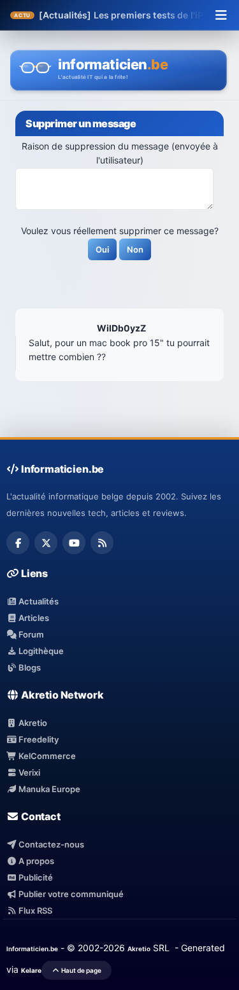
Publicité (35, 877)
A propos (35, 861)
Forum (30, 634)
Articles (33, 618)
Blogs (29, 667)
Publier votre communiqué (70, 894)
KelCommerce (46, 756)
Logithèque (40, 651)
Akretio (32, 723)
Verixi (28, 772)
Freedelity (38, 739)
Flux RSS (34, 910)
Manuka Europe (48, 789)
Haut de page (80, 970)
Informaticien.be (32, 948)
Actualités (38, 601)
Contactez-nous (50, 844)
